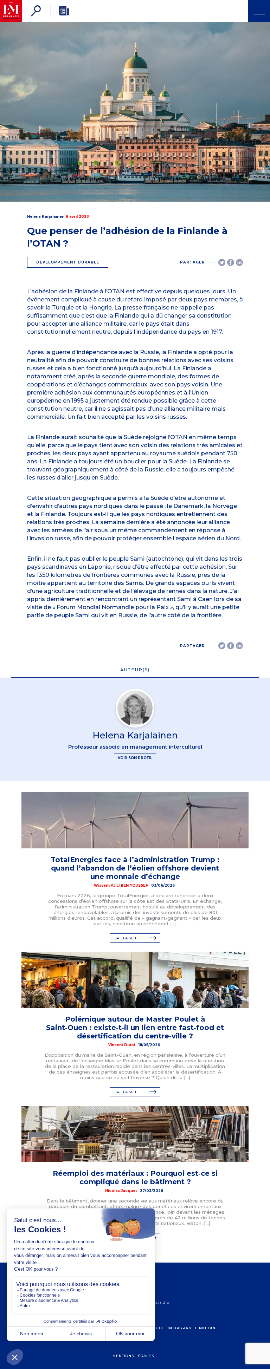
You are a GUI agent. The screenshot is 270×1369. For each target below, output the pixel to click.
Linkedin (205, 1328)
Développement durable (67, 262)
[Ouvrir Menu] (259, 11)
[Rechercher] (36, 11)
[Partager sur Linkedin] (239, 262)
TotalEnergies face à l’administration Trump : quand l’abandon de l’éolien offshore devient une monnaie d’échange (135, 868)
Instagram (180, 1328)
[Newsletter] (64, 11)
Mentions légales (133, 1356)
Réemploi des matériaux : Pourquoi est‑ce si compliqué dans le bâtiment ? (135, 1177)
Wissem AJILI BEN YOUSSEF (121, 885)
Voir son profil (135, 758)
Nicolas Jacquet (121, 1190)
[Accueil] (11, 11)
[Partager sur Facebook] (230, 262)
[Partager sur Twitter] (221, 262)
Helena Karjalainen (45, 216)
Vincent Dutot (121, 1045)
